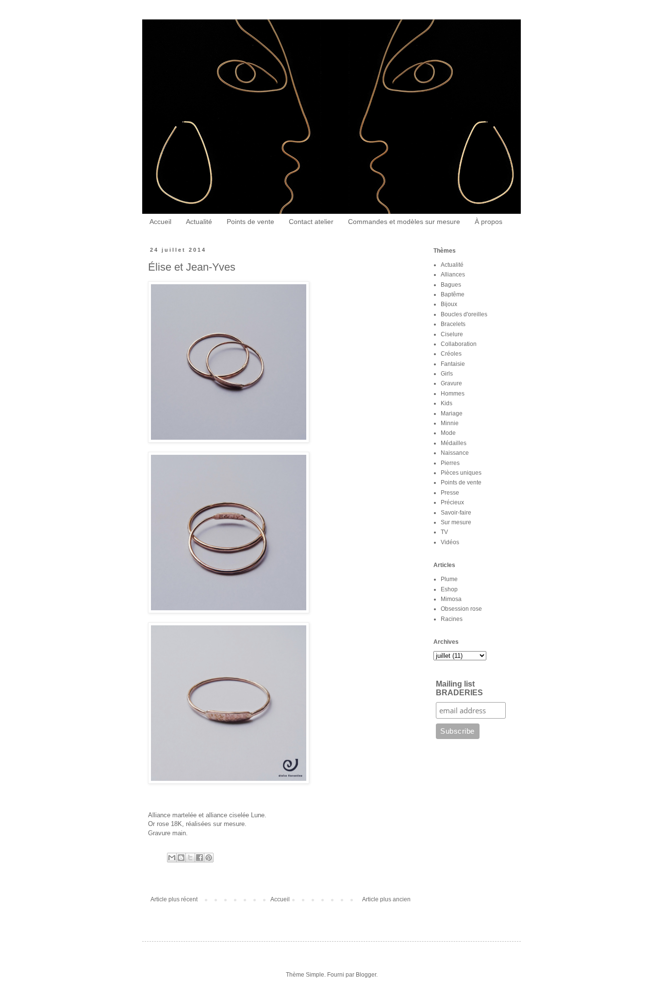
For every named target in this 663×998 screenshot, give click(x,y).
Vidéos (450, 542)
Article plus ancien (386, 899)
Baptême (452, 294)
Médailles (453, 443)
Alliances (453, 274)
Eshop (449, 589)
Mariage (452, 413)
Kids (446, 403)
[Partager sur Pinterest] (209, 857)
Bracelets (453, 324)
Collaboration (459, 344)
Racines (452, 619)
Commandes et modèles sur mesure (404, 221)
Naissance (455, 452)
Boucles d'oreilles (464, 314)
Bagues (451, 284)
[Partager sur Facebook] (199, 857)
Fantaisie (453, 364)
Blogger (366, 974)
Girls (447, 373)
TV (444, 532)
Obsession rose (461, 608)
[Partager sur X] (190, 857)
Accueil (160, 221)
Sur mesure (456, 522)
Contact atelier (311, 221)
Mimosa (451, 599)
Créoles (451, 353)
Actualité (199, 221)
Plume (449, 579)
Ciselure (452, 334)
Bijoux (449, 304)
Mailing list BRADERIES (459, 688)
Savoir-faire (456, 512)
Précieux (452, 502)
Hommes (452, 393)
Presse (450, 492)
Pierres (450, 463)
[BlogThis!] (181, 857)
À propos (488, 221)
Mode (448, 433)
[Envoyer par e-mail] (172, 857)
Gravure (451, 383)
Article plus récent (174, 899)
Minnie (450, 423)
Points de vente (250, 221)
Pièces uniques (461, 472)
